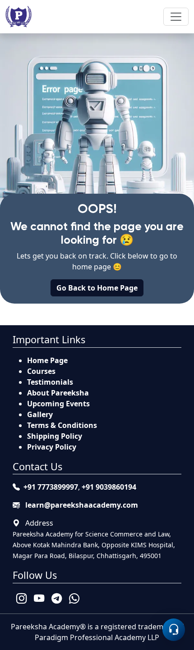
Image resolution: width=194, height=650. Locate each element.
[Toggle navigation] (176, 17)
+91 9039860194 (109, 487)
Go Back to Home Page (97, 288)
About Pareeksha (58, 393)
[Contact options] (173, 629)
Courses (41, 371)
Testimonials (50, 382)
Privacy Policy (51, 447)
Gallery (40, 414)
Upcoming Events (58, 404)
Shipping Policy (54, 436)
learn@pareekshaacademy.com (80, 505)
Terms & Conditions (62, 425)
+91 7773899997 (50, 487)
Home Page (47, 360)
